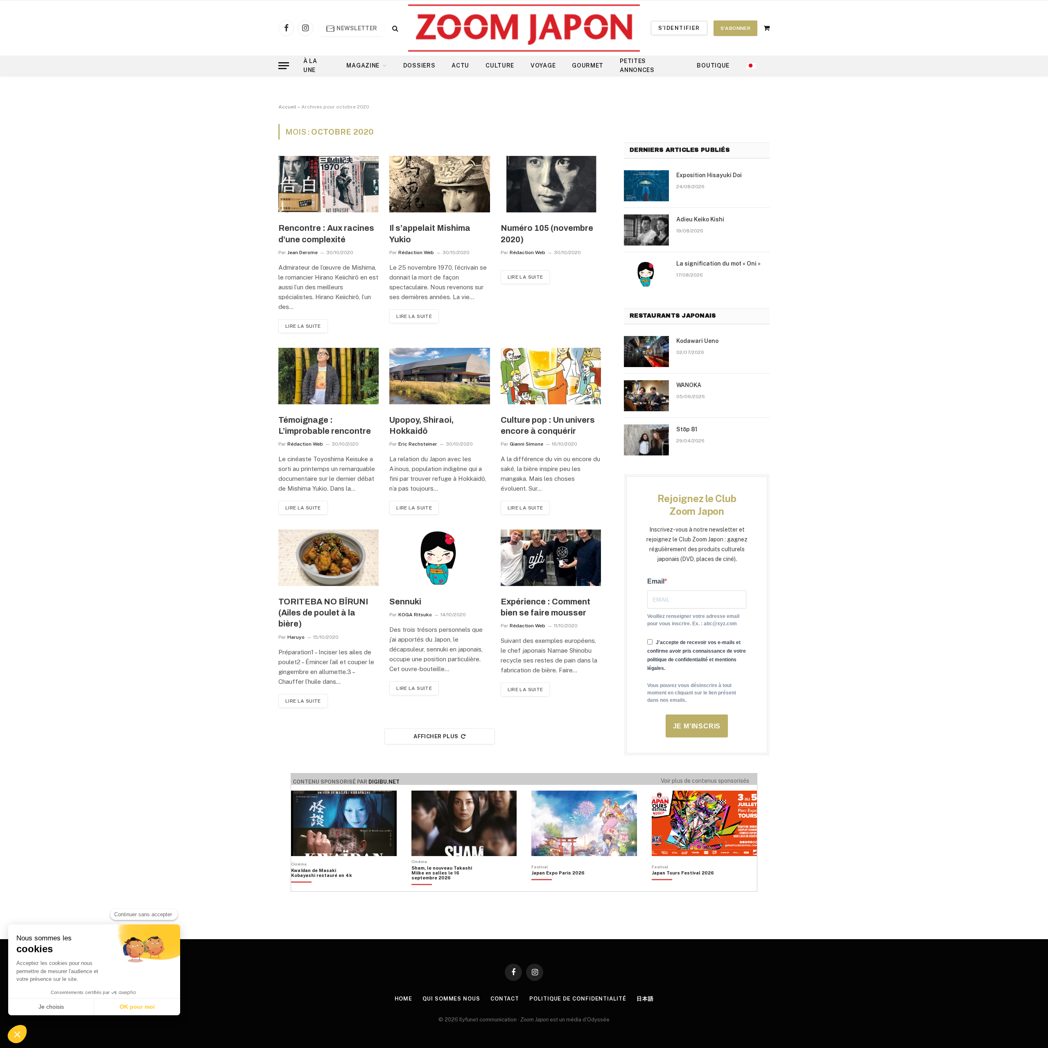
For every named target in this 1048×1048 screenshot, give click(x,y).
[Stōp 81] (646, 439)
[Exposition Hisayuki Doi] (646, 185)
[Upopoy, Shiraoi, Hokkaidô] (439, 376)
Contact (504, 999)
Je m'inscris (697, 726)
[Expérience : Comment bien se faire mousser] (551, 558)
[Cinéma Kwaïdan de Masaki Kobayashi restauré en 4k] (325, 886)
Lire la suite (303, 326)
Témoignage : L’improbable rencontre (324, 425)
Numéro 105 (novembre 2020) (547, 233)
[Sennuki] (439, 558)
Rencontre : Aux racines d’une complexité (326, 233)
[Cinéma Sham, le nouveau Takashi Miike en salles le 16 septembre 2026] (446, 886)
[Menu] (283, 65)
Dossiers (419, 65)
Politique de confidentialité (577, 999)
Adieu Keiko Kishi (700, 219)
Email (655, 581)
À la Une (310, 65)
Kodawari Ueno (697, 341)
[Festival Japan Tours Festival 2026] (683, 886)
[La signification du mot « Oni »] (646, 274)
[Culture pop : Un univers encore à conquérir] (551, 376)
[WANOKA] (646, 395)
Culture (500, 65)
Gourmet (587, 65)
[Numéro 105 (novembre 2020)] (551, 184)
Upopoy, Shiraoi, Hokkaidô (421, 425)
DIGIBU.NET (384, 782)
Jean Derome (302, 252)
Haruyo (296, 637)
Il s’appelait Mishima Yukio (429, 233)
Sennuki (405, 601)
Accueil (287, 107)
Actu (460, 65)
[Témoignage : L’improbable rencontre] (328, 376)
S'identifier (679, 28)
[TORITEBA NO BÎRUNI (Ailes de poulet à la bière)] (328, 558)
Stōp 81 (686, 429)
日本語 (645, 999)
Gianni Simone (526, 444)
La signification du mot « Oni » (718, 263)
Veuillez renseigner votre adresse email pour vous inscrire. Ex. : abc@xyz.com (693, 620)
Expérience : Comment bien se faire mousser (545, 607)
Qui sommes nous (451, 999)
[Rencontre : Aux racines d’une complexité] (328, 184)
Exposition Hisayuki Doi (709, 175)
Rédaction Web (416, 252)
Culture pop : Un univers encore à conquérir (548, 425)
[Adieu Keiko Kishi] (646, 230)
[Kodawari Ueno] (646, 351)
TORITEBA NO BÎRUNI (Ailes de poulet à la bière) (323, 612)
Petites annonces (637, 65)
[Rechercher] (394, 28)
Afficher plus (435, 736)
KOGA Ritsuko (415, 615)
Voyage (543, 65)
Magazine (362, 65)
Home (404, 999)
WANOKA (688, 385)
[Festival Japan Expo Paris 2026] (558, 886)
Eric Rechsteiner (417, 444)
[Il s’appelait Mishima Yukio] (439, 184)
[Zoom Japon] (524, 28)
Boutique (713, 65)
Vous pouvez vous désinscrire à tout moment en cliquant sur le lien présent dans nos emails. (691, 693)
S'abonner (735, 28)
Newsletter (356, 28)
